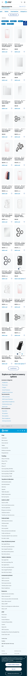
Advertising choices (17, 650)
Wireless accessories (6, 450)
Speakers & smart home (7, 392)
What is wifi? (4, 608)
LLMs (2, 646)
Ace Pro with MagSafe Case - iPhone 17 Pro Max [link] (19, 357)
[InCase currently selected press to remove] (22, 21)
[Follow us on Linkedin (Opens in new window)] (24, 431)
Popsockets (4, 411)
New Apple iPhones (6, 544)
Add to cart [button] (4, 51)
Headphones (5, 382)
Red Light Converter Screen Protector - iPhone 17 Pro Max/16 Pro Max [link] (7, 45)
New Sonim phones (6, 554)
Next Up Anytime (5, 496)
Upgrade (3, 489)
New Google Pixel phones (7, 549)
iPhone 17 (4, 466)
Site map (3, 650)
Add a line (4, 486)
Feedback (3, 641)
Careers (3, 624)
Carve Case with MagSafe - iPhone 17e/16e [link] (19, 216)
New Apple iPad (5, 559)
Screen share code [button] (6, 634)
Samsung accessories (6, 583)
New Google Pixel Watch (7, 569)
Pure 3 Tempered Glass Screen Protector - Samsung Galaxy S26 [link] (7, 131)
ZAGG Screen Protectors (7, 399)
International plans (6, 484)
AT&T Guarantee (5, 629)
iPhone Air (4, 463)
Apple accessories (5, 578)
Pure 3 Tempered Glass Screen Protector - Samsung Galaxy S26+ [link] (20, 102)
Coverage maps (4, 653)
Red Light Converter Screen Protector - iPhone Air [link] (7, 159)
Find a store (4, 614)
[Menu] (2, 2)
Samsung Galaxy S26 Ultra (7, 468)
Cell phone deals (5, 523)
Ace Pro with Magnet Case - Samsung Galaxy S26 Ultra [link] (7, 216)
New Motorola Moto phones (8, 551)
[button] (22, 7)
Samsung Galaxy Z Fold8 (7, 473)
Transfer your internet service (8, 515)
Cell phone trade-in (6, 512)
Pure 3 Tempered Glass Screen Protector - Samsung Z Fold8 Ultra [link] (20, 45)
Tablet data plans (5, 491)
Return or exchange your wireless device (10, 606)
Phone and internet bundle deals (9, 530)
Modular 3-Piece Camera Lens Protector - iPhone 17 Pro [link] (20, 329)
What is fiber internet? (6, 601)
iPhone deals (4, 525)
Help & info (4, 627)
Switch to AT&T (5, 502)
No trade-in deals (5, 538)
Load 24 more (13, 368)
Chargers (4, 387)
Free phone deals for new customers (9, 535)
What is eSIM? (5, 603)
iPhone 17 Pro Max (5, 458)
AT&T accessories (6, 396)
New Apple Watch (5, 564)
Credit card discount (6, 533)
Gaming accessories (6, 420)
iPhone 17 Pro (4, 461)
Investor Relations (5, 619)
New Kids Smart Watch (7, 572)
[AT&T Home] (8, 2)
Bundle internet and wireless (8, 593)
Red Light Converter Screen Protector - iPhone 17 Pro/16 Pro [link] (20, 187)
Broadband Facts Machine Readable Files (10, 632)
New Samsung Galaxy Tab (7, 562)
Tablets (3, 445)
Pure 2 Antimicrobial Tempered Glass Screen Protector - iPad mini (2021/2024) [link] (7, 244)
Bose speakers (5, 416)
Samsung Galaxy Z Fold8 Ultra (8, 471)
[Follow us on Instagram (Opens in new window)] (22, 431)
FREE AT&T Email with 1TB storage (8, 643)
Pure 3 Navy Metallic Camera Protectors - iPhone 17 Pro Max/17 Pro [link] (7, 272)
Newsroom (4, 617)
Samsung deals (5, 528)
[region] (7, 40)
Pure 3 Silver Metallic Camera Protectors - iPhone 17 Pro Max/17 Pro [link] (20, 244)
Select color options (19, 278)
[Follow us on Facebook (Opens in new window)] (20, 431)
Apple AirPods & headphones (8, 401)
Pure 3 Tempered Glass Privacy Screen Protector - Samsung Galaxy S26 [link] (7, 357)
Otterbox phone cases (7, 404)
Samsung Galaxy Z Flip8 (7, 476)
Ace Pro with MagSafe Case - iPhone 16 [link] (18, 272)
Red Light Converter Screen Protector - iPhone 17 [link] (20, 301)
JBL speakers (5, 413)
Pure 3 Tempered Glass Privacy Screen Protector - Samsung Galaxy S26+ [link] (7, 329)
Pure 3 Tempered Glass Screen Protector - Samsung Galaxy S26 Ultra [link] (7, 74)
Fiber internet (4, 440)
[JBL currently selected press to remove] (4, 23)
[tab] (6, 11)
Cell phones (4, 438)
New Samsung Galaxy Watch (8, 567)
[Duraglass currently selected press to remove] (15, 21)
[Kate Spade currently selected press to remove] (12, 23)
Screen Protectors (6, 390)
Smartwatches (5, 448)
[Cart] (21, 2)
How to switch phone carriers (8, 505)
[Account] (24, 2)
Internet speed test (6, 507)
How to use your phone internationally (10, 598)
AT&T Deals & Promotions (7, 520)
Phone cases (5, 385)
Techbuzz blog (4, 638)
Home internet (5, 443)
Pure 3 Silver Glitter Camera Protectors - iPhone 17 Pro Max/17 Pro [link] (20, 159)
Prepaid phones (5, 452)
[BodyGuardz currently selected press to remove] (7, 21)
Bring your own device (6, 510)
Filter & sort (14, 14)
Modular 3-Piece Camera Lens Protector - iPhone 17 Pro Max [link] (20, 131)
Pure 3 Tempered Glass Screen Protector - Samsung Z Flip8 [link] (7, 102)
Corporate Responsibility (7, 622)
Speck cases (4, 406)
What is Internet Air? (6, 596)
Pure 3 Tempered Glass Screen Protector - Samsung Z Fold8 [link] (20, 74)
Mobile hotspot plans (6, 494)
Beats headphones (6, 418)
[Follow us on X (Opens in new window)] (18, 431)
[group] (13, 435)
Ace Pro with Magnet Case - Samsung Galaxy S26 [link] (7, 301)
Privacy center (16, 653)
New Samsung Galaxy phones (8, 546)
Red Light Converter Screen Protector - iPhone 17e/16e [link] (7, 187)
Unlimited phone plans (6, 481)
